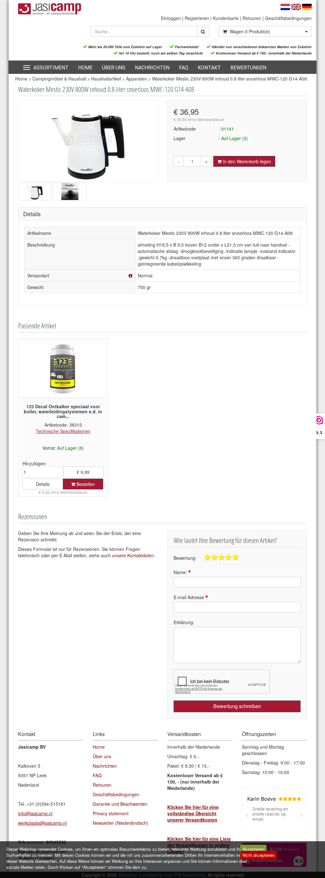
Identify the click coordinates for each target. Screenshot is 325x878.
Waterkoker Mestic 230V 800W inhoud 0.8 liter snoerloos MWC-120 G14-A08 (229, 78)
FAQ (183, 68)
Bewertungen (248, 68)
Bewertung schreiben (237, 706)
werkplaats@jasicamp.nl (42, 823)
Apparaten (137, 78)
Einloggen (171, 18)
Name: (181, 572)
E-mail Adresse (189, 597)
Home (85, 68)
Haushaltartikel (106, 78)
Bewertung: (185, 558)
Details (43, 484)
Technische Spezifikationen (63, 431)
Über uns (113, 68)
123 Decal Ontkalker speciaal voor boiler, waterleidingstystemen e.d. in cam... (63, 411)
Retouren (251, 18)
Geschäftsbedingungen (288, 18)
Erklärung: (184, 622)
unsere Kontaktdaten (133, 555)
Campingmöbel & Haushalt (59, 78)
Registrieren (197, 18)
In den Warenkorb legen (246, 161)
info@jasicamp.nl (35, 813)
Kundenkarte (226, 18)
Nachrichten (152, 68)
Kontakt (209, 68)
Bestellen (85, 484)
